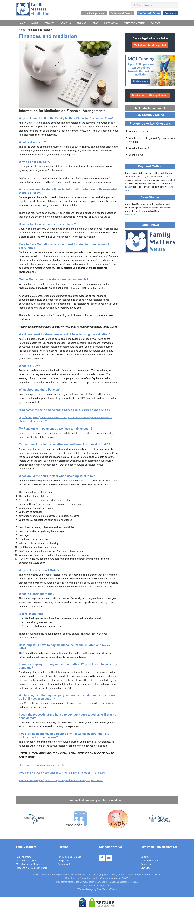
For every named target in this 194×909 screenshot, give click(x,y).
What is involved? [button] (139, 148)
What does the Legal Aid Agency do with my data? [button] (152, 139)
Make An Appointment (150, 108)
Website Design (85, 889)
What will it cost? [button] (138, 131)
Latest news (150, 225)
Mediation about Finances (29, 864)
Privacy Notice (65, 864)
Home (22, 29)
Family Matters (23, 856)
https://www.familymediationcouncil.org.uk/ (41, 765)
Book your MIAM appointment (150, 95)
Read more (130, 214)
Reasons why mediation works (31, 867)
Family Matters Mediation (33, 9)
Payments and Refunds (69, 856)
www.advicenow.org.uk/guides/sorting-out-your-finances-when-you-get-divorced (61, 780)
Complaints (63, 860)
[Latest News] (150, 242)
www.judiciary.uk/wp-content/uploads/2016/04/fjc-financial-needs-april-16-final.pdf (62, 772)
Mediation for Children (27, 860)
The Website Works (107, 889)
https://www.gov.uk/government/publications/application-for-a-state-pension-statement (64, 409)
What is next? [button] (136, 155)
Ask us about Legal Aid (151, 45)
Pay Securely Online (150, 115)
